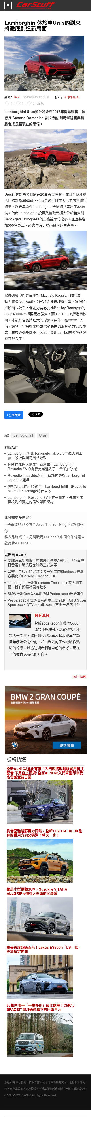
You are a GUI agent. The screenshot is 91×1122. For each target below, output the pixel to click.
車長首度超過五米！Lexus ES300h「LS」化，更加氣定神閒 (44, 949)
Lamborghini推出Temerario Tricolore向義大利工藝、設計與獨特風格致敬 (45, 455)
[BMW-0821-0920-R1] (46, 719)
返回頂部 (79, 676)
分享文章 (14, 415)
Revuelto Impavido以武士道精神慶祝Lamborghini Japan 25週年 (46, 477)
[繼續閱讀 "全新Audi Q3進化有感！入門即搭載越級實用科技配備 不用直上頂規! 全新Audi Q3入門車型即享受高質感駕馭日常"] (40, 802)
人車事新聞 (71, 97)
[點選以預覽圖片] (43, 63)
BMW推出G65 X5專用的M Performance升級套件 (46, 593)
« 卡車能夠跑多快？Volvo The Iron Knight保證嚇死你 (43, 527)
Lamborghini (23, 435)
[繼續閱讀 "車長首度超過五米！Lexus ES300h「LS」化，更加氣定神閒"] (40, 977)
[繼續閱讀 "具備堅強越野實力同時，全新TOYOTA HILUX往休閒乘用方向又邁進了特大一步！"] (40, 861)
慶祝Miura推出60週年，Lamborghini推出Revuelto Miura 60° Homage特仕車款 (47, 488)
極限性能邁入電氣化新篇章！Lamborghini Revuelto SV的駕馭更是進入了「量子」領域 (42, 466)
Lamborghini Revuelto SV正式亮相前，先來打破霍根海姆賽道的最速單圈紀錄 (45, 499)
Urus (43, 435)
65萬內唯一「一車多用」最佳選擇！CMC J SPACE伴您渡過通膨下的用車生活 (41, 1007)
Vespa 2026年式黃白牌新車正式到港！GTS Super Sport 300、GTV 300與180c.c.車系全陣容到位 (47, 602)
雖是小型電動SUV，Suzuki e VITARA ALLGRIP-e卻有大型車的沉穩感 (37, 891)
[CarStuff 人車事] (36, 2)
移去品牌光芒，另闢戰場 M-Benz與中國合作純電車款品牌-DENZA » (44, 540)
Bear (17, 97)
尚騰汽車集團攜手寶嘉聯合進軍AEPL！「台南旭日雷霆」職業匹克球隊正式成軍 (46, 562)
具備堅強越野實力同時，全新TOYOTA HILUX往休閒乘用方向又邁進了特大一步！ (44, 833)
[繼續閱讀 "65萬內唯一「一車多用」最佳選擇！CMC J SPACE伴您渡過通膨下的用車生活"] (40, 1035)
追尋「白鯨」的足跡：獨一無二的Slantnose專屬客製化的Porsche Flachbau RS (46, 573)
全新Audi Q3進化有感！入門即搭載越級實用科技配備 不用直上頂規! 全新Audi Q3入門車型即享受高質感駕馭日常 (45, 773)
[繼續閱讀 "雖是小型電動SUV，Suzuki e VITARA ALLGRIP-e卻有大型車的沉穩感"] (40, 919)
